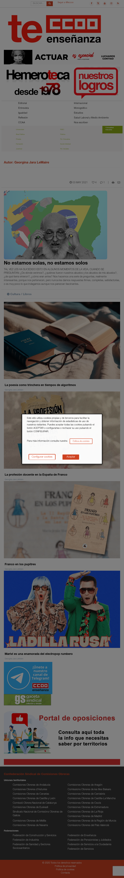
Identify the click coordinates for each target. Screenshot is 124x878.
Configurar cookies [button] (42, 457)
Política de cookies (81, 441)
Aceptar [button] (71, 457)
